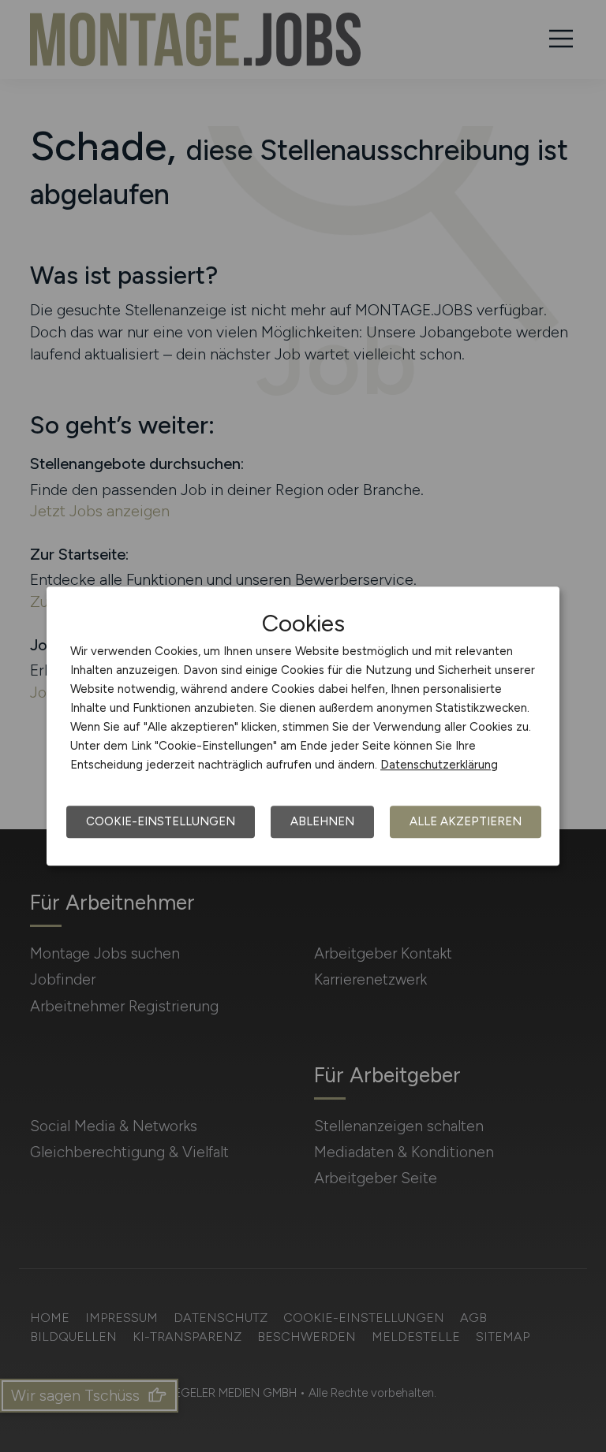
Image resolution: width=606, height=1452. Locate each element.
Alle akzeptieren (466, 821)
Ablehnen (322, 821)
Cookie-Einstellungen (160, 821)
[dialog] (303, 726)
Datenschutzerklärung (439, 765)
